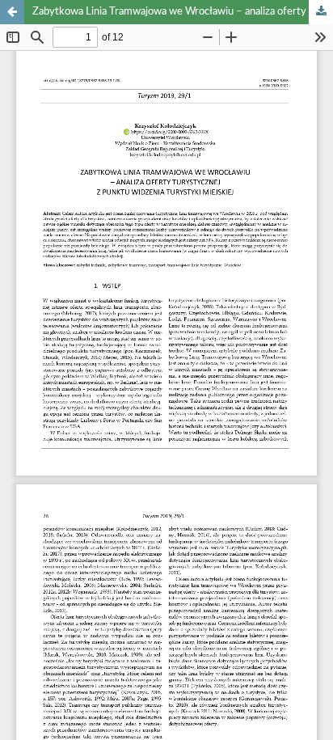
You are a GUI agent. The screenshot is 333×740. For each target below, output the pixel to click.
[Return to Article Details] (12, 12)
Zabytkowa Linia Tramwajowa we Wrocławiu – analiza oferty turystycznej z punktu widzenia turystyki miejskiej (182, 11)
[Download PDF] (321, 12)
